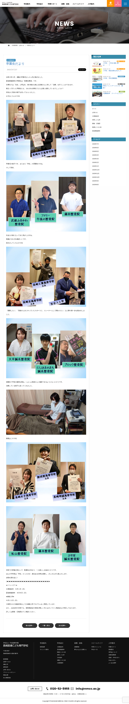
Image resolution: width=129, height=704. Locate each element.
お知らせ (95, 112)
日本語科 (59, 657)
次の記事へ (62, 625)
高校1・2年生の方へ (114, 657)
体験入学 (5, 664)
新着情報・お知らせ (18, 45)
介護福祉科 (95, 116)
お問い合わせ (7, 669)
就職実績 (76, 647)
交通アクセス (7, 661)
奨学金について (113, 652)
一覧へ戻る (46, 625)
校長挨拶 (42, 647)
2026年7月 (95, 144)
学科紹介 (60, 643)
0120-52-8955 (59, 689)
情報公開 (5, 675)
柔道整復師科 (96, 131)
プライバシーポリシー (9, 672)
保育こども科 (96, 120)
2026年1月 (95, 166)
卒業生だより (31, 45)
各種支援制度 (112, 655)
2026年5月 (95, 151)
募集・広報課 (96, 123)
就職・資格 (78, 643)
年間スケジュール (96, 647)
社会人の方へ (112, 660)
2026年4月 (95, 155)
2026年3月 (95, 158)
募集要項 (111, 649)
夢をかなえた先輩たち (80, 649)
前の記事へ (29, 625)
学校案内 (43, 643)
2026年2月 (95, 162)
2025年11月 (95, 173)
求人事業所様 (7, 677)
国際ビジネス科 (61, 660)
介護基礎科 (60, 663)
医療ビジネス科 (97, 127)
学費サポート (112, 647)
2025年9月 (95, 181)
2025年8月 (95, 184)
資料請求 (5, 667)
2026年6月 (95, 147)
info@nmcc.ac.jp (88, 689)
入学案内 (112, 643)
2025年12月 (95, 170)
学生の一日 (94, 649)
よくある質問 (112, 663)
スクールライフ (97, 643)
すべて (94, 108)
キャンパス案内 (44, 649)
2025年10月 (95, 177)
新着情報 (5, 659)
